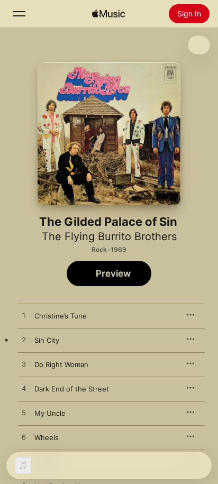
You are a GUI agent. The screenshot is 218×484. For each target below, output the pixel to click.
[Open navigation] (19, 13)
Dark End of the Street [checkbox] (71, 389)
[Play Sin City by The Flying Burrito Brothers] (23, 340)
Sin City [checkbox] (46, 340)
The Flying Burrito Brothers (109, 236)
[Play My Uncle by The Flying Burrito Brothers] (23, 413)
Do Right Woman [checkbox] (61, 364)
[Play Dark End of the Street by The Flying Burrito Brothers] (23, 389)
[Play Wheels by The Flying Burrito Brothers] (23, 437)
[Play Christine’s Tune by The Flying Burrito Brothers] (23, 316)
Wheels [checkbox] (46, 437)
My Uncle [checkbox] (50, 413)
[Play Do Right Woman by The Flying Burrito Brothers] (23, 364)
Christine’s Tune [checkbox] (60, 316)
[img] (108, 14)
